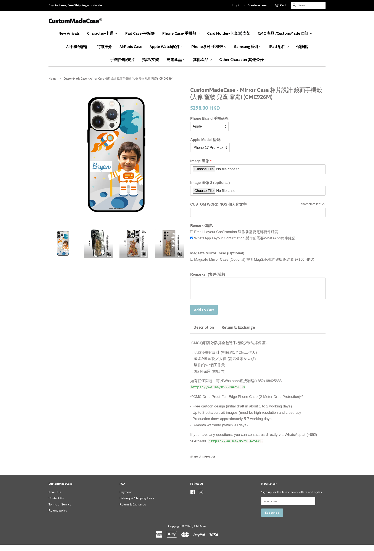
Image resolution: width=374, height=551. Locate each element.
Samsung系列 (246, 46)
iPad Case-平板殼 (139, 33)
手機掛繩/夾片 (122, 59)
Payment (125, 492)
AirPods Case (130, 46)
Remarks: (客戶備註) (207, 274)
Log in (236, 5)
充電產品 (174, 59)
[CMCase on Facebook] (192, 493)
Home (52, 78)
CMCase (200, 526)
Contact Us (56, 498)
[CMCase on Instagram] (200, 493)
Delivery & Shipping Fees (136, 498)
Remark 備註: (201, 226)
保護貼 (302, 46)
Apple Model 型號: (205, 140)
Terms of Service (59, 504)
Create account (258, 5)
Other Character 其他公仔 (242, 59)
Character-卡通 (100, 33)
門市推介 (104, 46)
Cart (283, 5)
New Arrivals (69, 33)
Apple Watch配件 (165, 46)
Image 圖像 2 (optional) (210, 183)
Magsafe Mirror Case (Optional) (217, 253)
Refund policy (57, 510)
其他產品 (201, 59)
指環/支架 (150, 59)
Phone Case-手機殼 (179, 33)
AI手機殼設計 (77, 46)
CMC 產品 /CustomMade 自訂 (284, 33)
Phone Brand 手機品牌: (210, 118)
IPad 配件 (277, 46)
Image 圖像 (199, 161)
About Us (54, 492)
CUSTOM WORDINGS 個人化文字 (218, 204)
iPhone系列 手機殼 (207, 46)
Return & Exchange (238, 327)
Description (203, 327)
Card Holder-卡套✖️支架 (228, 33)
